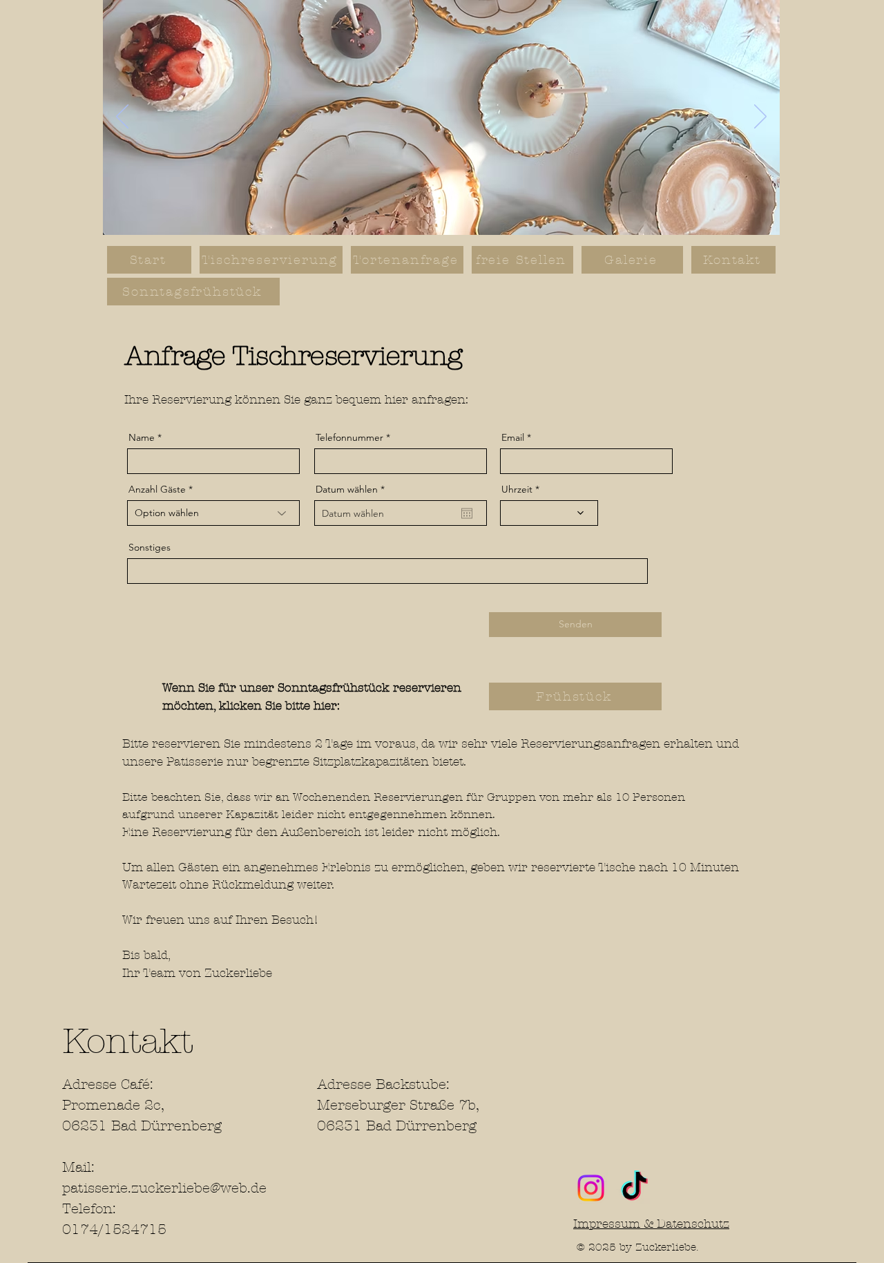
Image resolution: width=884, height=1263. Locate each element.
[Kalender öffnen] (466, 513)
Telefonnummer (349, 437)
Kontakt (127, 1041)
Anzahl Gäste (157, 489)
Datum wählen (353, 489)
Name (141, 437)
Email (512, 437)
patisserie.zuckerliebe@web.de (164, 1188)
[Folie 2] (441, 213)
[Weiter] (760, 117)
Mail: (78, 1167)
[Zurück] (122, 117)
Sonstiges (149, 547)
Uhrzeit (516, 489)
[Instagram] (590, 1188)
